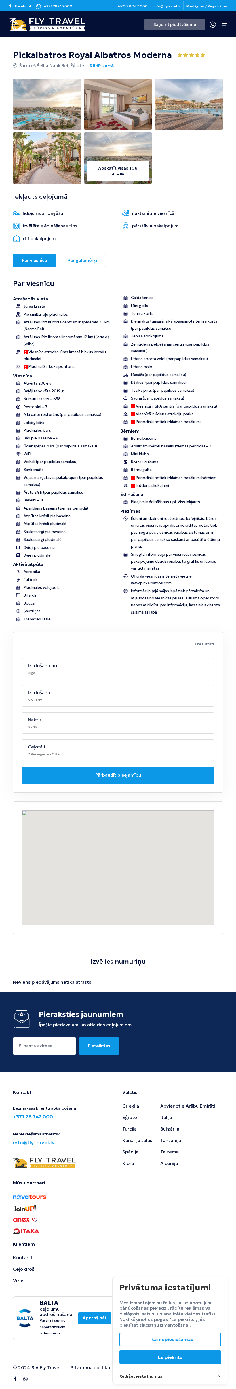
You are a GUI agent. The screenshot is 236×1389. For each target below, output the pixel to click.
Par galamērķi (82, 260)
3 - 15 (32, 727)
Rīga (31, 673)
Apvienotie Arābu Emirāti (187, 1106)
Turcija (129, 1129)
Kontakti (22, 1257)
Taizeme (169, 1152)
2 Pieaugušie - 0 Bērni (46, 754)
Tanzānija (170, 1140)
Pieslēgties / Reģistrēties (206, 6)
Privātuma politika (90, 1367)
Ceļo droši (24, 1269)
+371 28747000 (58, 6)
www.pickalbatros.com (151, 583)
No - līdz (35, 700)
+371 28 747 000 (132, 6)
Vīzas (18, 1280)
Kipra (128, 1163)
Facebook (23, 6)
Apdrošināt (95, 1318)
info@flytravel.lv (167, 6)
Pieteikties (99, 1046)
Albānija (169, 1163)
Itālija (166, 1117)
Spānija (130, 1152)
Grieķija (130, 1106)
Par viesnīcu (34, 260)
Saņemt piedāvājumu (174, 24)
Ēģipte (129, 1117)
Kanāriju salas (137, 1140)
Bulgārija (169, 1129)
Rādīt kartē (102, 66)
